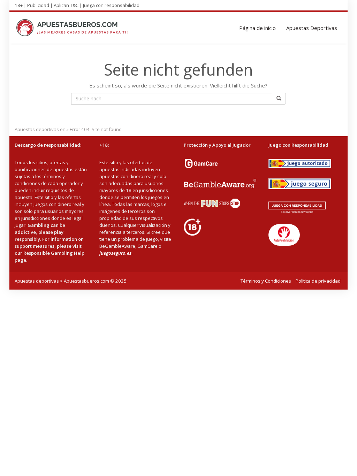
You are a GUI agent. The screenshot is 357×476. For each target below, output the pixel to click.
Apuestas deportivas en (40, 129)
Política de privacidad (318, 281)
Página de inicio (257, 27)
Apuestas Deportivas (311, 27)
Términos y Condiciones (266, 281)
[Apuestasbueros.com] (74, 27)
